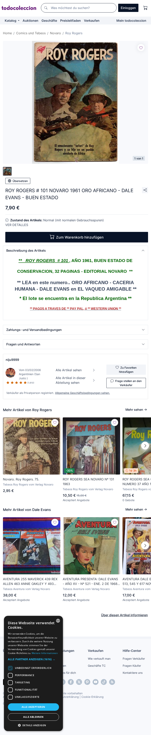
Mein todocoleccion (131, 21)
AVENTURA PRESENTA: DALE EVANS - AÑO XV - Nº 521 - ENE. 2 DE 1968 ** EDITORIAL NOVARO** (90, 581)
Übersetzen (20, 181)
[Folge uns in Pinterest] (87, 682)
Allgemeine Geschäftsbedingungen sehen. (82, 393)
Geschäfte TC (97, 665)
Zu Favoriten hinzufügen (128, 369)
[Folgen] (141, 47)
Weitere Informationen (45, 653)
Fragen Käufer (132, 665)
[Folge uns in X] (79, 682)
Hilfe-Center (132, 651)
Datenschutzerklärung (64, 696)
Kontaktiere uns (133, 672)
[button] (75, 250)
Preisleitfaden (70, 21)
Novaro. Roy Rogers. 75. (21, 479)
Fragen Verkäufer (134, 658)
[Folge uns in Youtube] (96, 682)
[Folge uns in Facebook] (71, 682)
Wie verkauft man (99, 658)
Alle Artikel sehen (69, 370)
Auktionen (30, 21)
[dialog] (33, 673)
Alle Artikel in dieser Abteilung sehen (71, 380)
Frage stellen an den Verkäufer (128, 383)
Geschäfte (49, 21)
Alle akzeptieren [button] (33, 707)
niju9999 (12, 360)
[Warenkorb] (145, 7)
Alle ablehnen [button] (33, 717)
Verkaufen (91, 21)
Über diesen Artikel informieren (124, 615)
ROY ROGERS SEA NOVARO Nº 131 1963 (88, 481)
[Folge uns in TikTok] (104, 682)
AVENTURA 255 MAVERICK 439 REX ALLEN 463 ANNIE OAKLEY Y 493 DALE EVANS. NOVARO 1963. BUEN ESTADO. (30, 581)
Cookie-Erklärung (92, 696)
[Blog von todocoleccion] (112, 682)
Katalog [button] (11, 21)
